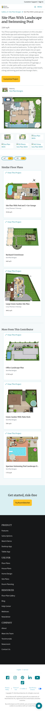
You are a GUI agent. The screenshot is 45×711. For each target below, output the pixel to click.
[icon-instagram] (15, 677)
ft (10, 158)
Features (5, 531)
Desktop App (7, 546)
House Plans (6, 568)
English (19, 670)
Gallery (4, 12)
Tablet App (6, 552)
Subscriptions (7, 536)
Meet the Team (8, 634)
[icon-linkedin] (29, 677)
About (4, 628)
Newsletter (6, 617)
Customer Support (30, 2)
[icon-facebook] (7, 677)
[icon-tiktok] (22, 682)
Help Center (6, 606)
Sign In (41, 2)
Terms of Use (16, 688)
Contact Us (6, 649)
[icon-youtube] (37, 677)
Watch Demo (7, 541)
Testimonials (7, 639)
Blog (3, 601)
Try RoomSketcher (22, 503)
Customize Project (10, 79)
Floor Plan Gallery (8, 596)
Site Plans (5, 579)
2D (18, 158)
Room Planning (8, 584)
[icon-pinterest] (22, 677)
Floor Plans (6, 563)
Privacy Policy (7, 688)
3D (23, 158)
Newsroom (6, 644)
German (25, 670)
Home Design (7, 574)
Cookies (23, 688)
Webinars (5, 612)
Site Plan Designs (15, 12)
